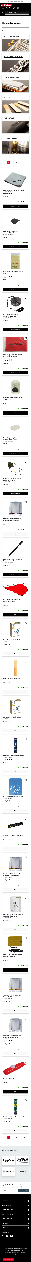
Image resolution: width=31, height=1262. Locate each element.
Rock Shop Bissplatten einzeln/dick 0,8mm (10, 232)
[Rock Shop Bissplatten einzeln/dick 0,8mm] (15, 221)
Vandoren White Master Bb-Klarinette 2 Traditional (12, 996)
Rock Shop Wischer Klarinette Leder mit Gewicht (12, 955)
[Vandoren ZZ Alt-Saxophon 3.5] (15, 825)
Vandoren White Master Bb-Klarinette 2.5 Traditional (12, 519)
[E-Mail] (6, 8)
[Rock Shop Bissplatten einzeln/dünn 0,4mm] (15, 428)
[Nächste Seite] (21, 162)
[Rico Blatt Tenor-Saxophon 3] (15, 668)
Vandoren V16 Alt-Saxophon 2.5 (13, 1117)
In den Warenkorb (15, 206)
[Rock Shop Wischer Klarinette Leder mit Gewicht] (15, 944)
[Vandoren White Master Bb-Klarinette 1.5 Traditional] (15, 864)
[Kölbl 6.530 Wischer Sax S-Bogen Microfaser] (15, 468)
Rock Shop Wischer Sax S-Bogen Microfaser (11, 600)
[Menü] (2, 12)
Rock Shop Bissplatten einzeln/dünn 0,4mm (10, 439)
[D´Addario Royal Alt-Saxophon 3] (15, 786)
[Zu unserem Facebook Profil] (7, 1236)
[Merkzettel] (10, 8)
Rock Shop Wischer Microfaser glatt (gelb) (13, 272)
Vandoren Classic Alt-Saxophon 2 (14, 756)
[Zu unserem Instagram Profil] (3, 1236)
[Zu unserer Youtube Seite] (11, 1235)
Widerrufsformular (8, 1259)
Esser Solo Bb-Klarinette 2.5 (12, 717)
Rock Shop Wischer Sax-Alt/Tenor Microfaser (11, 315)
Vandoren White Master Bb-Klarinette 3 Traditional (12, 1036)
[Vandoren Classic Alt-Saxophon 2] (15, 745)
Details (15, 534)
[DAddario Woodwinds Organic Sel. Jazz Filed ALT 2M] (15, 904)
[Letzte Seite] (24, 162)
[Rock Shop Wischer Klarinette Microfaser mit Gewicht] (15, 344)
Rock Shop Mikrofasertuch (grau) (13, 190)
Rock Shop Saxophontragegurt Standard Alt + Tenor (13, 560)
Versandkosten (14, 1250)
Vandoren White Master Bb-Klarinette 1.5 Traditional (12, 875)
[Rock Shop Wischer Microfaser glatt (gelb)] (15, 261)
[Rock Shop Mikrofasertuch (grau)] (15, 180)
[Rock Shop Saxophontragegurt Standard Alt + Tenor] (15, 549)
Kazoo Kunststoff (8, 1078)
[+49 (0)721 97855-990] (2, 8)
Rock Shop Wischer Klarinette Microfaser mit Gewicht (12, 355)
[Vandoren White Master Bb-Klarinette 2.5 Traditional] (15, 508)
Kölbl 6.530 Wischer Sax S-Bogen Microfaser (12, 479)
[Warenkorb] (18, 8)
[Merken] (26, 174)
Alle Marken (23, 1171)
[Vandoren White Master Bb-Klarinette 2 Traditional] (15, 985)
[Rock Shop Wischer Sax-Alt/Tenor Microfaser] (15, 304)
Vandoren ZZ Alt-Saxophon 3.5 (13, 835)
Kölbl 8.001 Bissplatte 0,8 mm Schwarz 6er (13, 398)
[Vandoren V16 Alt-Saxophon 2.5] (15, 1107)
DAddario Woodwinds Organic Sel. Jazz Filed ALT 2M (13, 915)
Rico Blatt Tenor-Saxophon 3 (12, 678)
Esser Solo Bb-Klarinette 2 (11, 640)
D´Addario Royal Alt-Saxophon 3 (13, 797)
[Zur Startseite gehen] (6, 5)
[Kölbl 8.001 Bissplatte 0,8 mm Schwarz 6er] (15, 387)
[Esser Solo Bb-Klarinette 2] (15, 630)
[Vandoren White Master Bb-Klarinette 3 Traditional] (15, 1025)
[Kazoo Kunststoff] (15, 1068)
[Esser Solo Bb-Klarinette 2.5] (15, 707)
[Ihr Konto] (14, 8)
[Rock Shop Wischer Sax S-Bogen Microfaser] (15, 589)
